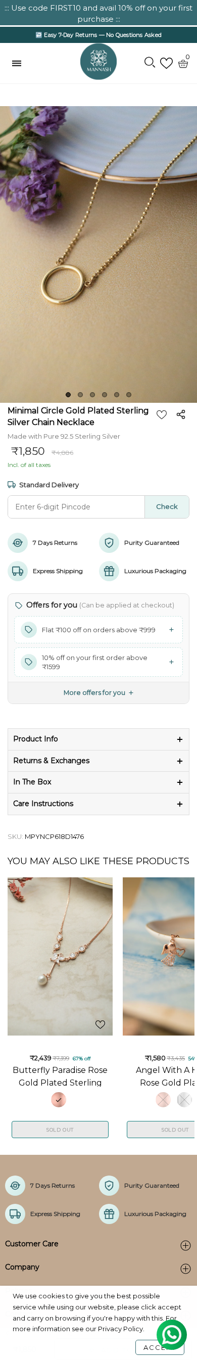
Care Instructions (43, 803)
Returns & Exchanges (51, 760)
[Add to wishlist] (161, 414)
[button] (98, 629)
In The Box (32, 781)
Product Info (35, 738)
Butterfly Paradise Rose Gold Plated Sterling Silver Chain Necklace (60, 1076)
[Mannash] (98, 61)
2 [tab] (80, 394)
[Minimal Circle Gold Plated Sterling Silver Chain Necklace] (98, 254)
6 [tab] (128, 394)
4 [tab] (104, 394)
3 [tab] (92, 394)
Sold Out (60, 1130)
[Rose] (58, 1099)
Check (167, 506)
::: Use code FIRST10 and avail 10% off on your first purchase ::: (98, 13)
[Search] (149, 63)
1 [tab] (68, 394)
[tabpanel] (98, 254)
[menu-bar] (19, 63)
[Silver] (184, 1099)
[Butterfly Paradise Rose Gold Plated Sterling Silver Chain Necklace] (60, 956)
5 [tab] (116, 394)
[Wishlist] (166, 63)
